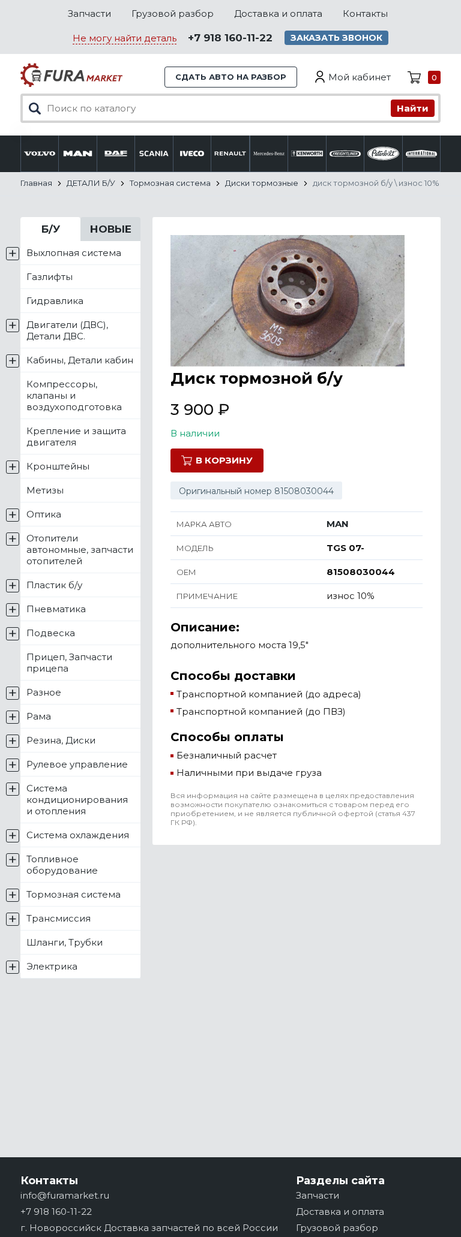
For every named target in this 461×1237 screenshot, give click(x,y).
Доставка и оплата (278, 13)
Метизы (45, 490)
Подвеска (50, 633)
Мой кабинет (359, 77)
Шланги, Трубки (64, 942)
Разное (43, 692)
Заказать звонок (336, 37)
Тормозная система (73, 894)
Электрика (51, 966)
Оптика (43, 514)
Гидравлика (54, 300)
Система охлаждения (77, 835)
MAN (338, 523)
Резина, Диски (60, 740)
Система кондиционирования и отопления (77, 799)
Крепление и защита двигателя (76, 436)
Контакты (365, 13)
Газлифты (49, 276)
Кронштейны (57, 466)
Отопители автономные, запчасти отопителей (79, 549)
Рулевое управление (77, 764)
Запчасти (89, 13)
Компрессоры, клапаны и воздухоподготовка (74, 395)
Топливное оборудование (62, 864)
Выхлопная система (73, 252)
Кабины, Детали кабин (79, 360)
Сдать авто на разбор (230, 77)
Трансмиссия (58, 918)
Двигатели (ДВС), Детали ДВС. (67, 330)
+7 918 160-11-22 (230, 38)
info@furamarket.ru (64, 1195)
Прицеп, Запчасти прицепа (69, 662)
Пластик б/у (54, 585)
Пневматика (56, 609)
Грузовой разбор (172, 13)
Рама (38, 716)
